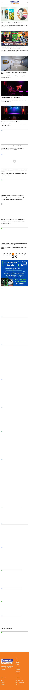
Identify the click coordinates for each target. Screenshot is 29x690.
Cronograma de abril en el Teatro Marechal (10, 121)
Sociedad (18, 666)
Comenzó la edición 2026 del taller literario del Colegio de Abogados (14, 170)
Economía (18, 667)
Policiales (18, 669)
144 (13, 256)
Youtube (3, 684)
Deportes (18, 671)
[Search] (27, 2)
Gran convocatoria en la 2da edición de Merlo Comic (12, 195)
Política (17, 660)
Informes (18, 673)
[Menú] (2, 2)
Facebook (3, 680)
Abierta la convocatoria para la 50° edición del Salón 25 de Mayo (14, 73)
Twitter (2, 682)
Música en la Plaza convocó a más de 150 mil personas (12, 219)
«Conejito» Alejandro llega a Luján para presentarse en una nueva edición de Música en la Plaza (14, 244)
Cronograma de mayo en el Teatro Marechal (10, 97)
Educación (18, 662)
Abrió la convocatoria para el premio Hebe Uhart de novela (14, 145)
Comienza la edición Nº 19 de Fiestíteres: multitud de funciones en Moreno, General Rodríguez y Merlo (13, 47)
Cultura (17, 664)
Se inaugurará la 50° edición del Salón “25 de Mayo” (12, 22)
